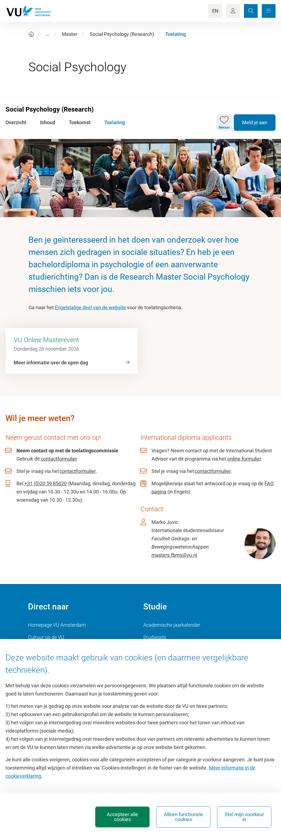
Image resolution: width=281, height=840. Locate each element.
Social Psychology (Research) (122, 34)
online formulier (244, 459)
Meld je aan (254, 122)
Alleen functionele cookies (183, 816)
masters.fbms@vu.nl (174, 555)
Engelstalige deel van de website (90, 307)
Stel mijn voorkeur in (244, 816)
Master (69, 34)
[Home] (31, 34)
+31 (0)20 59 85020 (45, 483)
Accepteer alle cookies (122, 816)
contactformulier (59, 459)
